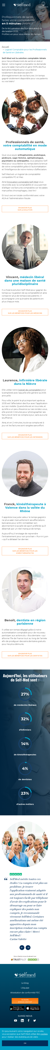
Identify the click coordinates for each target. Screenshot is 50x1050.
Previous (22, 947)
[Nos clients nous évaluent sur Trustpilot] (25, 959)
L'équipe (25, 988)
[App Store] (33, 1008)
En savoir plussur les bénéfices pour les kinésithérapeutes (25, 551)
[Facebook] (28, 1020)
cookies (44, 1034)
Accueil (5, 47)
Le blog (25, 983)
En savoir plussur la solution (25, 209)
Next (28, 947)
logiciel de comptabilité (29, 390)
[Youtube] (15, 1020)
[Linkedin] (22, 1020)
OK (25, 1043)
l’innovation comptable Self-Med (22, 182)
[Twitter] (34, 1020)
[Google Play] (17, 1008)
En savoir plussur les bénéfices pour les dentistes (25, 655)
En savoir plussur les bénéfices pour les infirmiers (25, 436)
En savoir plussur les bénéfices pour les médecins (25, 312)
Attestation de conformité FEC (25, 993)
